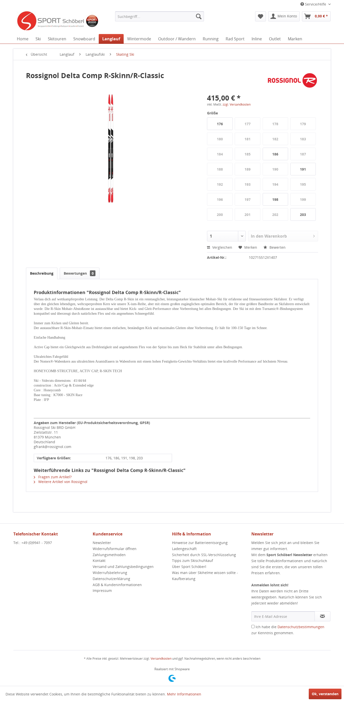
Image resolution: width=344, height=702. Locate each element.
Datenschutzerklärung (111, 578)
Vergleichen (221, 247)
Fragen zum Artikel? (54, 476)
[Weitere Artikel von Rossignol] (292, 80)
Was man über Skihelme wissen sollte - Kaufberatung (205, 575)
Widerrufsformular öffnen (114, 548)
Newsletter (102, 542)
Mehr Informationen (184, 694)
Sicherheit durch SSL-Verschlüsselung (204, 554)
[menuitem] (159, 16)
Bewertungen (79, 273)
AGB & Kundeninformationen (117, 584)
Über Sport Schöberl (189, 566)
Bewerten (277, 247)
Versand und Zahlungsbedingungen (123, 566)
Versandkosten (161, 658)
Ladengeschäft (184, 548)
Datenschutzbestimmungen (301, 626)
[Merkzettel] (260, 16)
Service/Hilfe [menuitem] (315, 4)
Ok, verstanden (325, 693)
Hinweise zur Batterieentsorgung (200, 542)
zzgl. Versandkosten (237, 104)
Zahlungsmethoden (109, 554)
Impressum (102, 590)
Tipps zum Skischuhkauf (192, 560)
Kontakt (99, 560)
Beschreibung (41, 273)
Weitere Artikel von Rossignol (62, 481)
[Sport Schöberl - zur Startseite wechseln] (57, 21)
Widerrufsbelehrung (110, 572)
